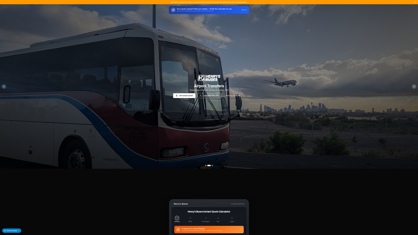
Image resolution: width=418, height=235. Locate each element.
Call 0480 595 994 (211, 96)
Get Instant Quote (186, 96)
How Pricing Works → (234, 96)
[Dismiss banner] (415, 2)
